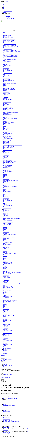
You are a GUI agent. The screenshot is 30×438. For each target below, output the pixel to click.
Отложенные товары (8, 366)
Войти (2, 372)
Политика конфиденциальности (11, 421)
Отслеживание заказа (6, 370)
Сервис (8, 16)
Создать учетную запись (6, 377)
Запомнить (4, 378)
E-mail (2, 373)
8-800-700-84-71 (7, 427)
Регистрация (7, 372)
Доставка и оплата (7, 11)
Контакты (5, 12)
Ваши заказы (6, 417)
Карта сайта (6, 413)
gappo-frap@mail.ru (7, 433)
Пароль (2, 374)
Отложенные (6, 419)
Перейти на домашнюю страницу (11, 398)
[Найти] (14, 30)
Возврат (8, 17)
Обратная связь (7, 32)
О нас (7, 14)
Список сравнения (7, 365)
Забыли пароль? (8, 374)
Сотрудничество (10, 18)
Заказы (5, 364)
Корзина (3, 359)
